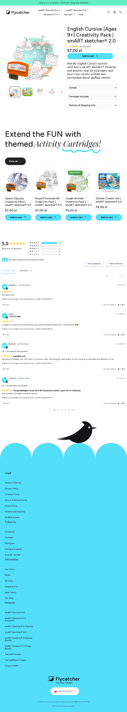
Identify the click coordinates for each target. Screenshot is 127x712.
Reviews (9, 581)
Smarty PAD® (11, 666)
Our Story (10, 569)
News (7, 575)
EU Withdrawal (12, 517)
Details (73, 87)
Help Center (10, 592)
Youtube (9, 537)
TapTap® (68, 14)
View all (15, 161)
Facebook (9, 532)
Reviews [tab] (6, 270)
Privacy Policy (11, 488)
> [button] (77, 409)
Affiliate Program (13, 549)
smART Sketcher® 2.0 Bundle (19, 626)
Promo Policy (11, 506)
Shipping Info (11, 586)
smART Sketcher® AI (76, 10)
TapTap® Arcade (13, 654)
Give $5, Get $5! (13, 555)
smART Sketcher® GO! (16, 632)
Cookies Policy (12, 494)
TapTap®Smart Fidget (15, 660)
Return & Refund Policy (16, 500)
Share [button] (7, 305)
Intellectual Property (15, 511)
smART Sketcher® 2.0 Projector (15, 619)
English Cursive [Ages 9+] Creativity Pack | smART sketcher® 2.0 (27, 299)
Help (81, 14)
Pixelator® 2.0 (51, 14)
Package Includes (79, 96)
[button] (119, 305)
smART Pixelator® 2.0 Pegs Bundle (18, 647)
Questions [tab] (24, 270)
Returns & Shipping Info (82, 105)
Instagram (10, 543)
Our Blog (9, 598)
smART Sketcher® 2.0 (49, 10)
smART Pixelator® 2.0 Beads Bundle (18, 639)
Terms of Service (13, 483)
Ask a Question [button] (94, 263)
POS (53, 706)
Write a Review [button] (116, 263)
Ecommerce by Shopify (67, 706)
